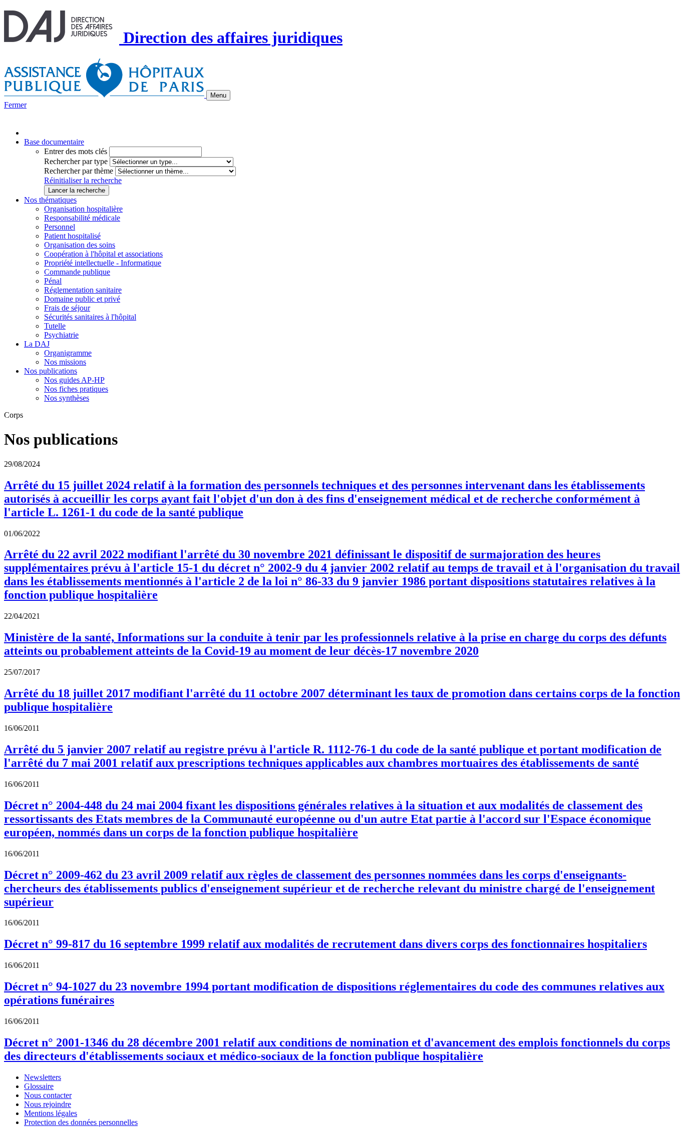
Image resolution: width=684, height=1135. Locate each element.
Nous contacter (48, 1095)
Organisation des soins (79, 245)
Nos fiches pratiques (76, 389)
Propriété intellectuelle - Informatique (102, 263)
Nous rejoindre (47, 1104)
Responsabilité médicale (82, 218)
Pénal (53, 281)
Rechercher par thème (78, 171)
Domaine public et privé (82, 299)
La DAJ (37, 344)
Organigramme (68, 353)
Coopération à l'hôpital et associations (103, 254)
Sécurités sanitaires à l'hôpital (90, 317)
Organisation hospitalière (83, 209)
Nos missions (65, 362)
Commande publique (77, 272)
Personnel (59, 227)
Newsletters (42, 1077)
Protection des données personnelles (81, 1122)
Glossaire (39, 1086)
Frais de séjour (67, 308)
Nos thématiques (50, 200)
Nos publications (50, 371)
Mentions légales (50, 1113)
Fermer (15, 105)
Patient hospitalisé (72, 236)
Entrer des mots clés (75, 151)
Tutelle (55, 326)
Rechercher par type (76, 161)
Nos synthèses (66, 398)
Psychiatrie (61, 335)
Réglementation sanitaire (83, 290)
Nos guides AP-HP (74, 380)
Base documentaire (54, 142)
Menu (218, 95)
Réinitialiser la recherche (83, 180)
